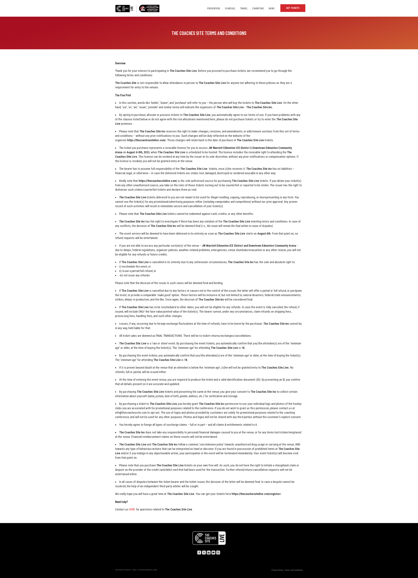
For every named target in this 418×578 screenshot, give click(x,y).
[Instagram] (218, 552)
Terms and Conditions (294, 570)
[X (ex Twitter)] (204, 552)
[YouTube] (213, 552)
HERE (132, 509)
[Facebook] (199, 552)
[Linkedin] (209, 552)
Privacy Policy (277, 570)
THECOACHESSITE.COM (147, 570)
